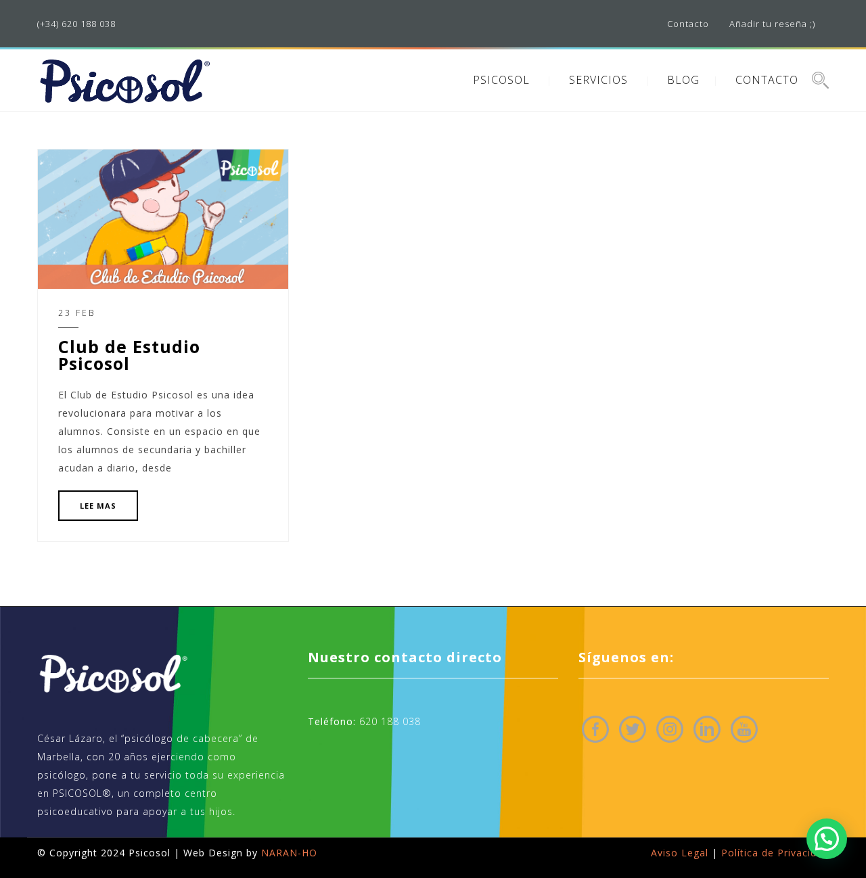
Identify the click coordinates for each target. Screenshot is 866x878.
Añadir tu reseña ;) (772, 24)
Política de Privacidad (775, 852)
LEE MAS (98, 506)
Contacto (688, 24)
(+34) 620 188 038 (76, 24)
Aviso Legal (679, 852)
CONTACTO (766, 79)
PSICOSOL (501, 79)
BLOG (683, 79)
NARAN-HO (289, 852)
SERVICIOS (598, 79)
